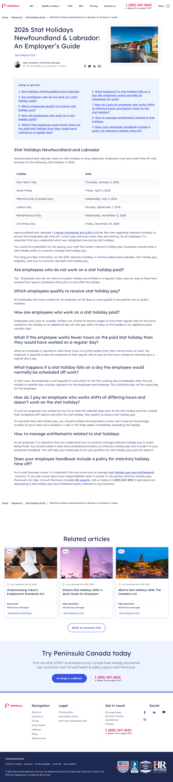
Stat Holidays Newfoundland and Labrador (50, 91)
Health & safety (50, 6)
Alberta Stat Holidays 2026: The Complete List (139, 591)
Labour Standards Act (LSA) (73, 232)
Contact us (110, 6)
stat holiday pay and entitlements (131, 472)
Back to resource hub (86, 627)
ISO (81, 6)
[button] (85, 66)
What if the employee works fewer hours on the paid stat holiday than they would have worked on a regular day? (49, 128)
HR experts (82, 480)
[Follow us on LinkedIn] (154, 712)
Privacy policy (66, 712)
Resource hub (39, 738)
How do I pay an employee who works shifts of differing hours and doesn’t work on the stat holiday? (123, 108)
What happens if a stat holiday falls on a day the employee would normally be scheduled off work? (121, 95)
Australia (57, 764)
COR (70, 6)
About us (36, 712)
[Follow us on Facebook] (144, 712)
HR (31, 6)
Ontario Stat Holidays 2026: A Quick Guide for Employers (82, 591)
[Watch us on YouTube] (164, 712)
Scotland (28, 764)
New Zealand (69, 764)
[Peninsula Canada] (10, 6)
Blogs (35, 734)
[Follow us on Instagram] (144, 719)
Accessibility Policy (68, 716)
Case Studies (38, 725)
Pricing (94, 6)
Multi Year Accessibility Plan (73, 720)
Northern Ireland (13, 764)
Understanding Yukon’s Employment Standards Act (25, 591)
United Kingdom (42, 764)
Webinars (36, 729)
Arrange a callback (69, 678)
